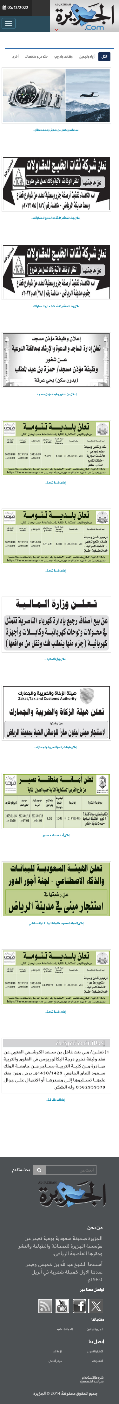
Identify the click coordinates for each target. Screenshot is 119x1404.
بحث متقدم (21, 1170)
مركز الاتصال (55, 1361)
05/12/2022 (17, 8)
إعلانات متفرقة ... (55, 1099)
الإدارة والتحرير (95, 1351)
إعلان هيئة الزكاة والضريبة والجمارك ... (55, 747)
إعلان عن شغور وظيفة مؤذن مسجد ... (55, 394)
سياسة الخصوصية (91, 1381)
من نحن (94, 1227)
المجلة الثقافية (65, 1329)
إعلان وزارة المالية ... (55, 659)
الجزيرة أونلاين (95, 1329)
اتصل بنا (96, 1341)
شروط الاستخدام (92, 1377)
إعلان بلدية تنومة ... (55, 482)
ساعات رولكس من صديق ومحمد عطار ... (55, 130)
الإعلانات (57, 1351)
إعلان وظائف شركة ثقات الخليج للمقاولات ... (55, 218)
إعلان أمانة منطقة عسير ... (55, 835)
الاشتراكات (97, 1361)
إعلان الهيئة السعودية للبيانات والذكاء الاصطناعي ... (55, 923)
